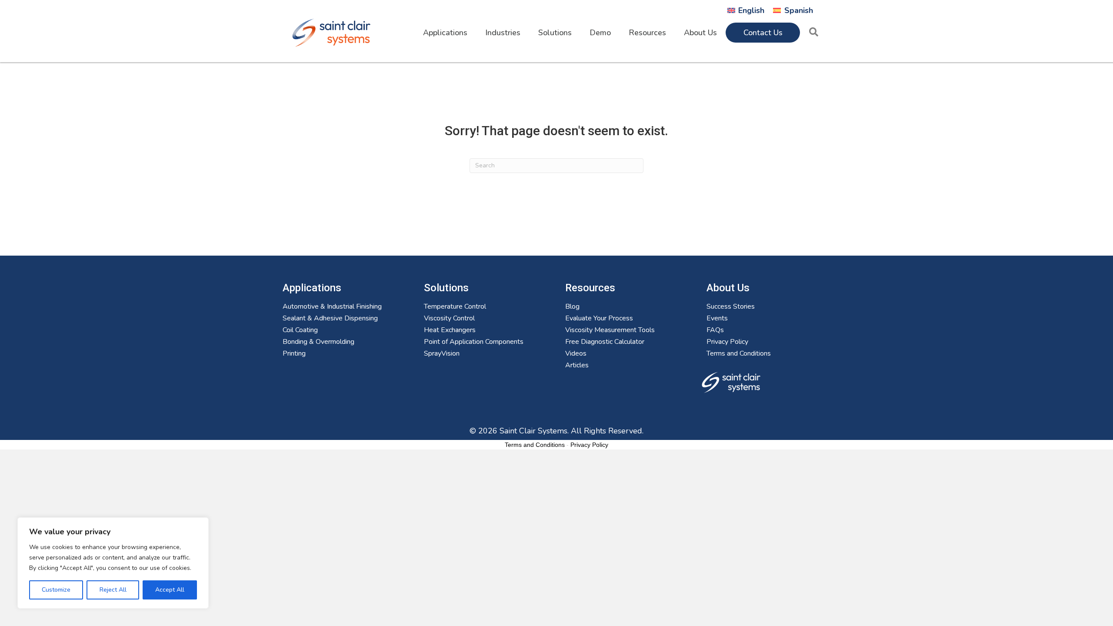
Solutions (555, 32)
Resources (647, 32)
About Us (700, 32)
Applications (445, 32)
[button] (815, 32)
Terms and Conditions (738, 354)
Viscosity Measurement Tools (610, 330)
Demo (600, 32)
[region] (113, 563)
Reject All (113, 590)
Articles (577, 366)
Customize (56, 590)
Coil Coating (300, 330)
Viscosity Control (449, 319)
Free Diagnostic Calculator (604, 342)
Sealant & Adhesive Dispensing (330, 319)
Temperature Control (455, 307)
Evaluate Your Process (599, 319)
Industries (502, 32)
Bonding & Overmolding (318, 342)
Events (717, 319)
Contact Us (763, 32)
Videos (575, 354)
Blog (572, 307)
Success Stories (730, 307)
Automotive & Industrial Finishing (332, 307)
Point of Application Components (473, 342)
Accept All (169, 590)
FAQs (715, 330)
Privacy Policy (727, 342)
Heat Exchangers (450, 330)
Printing (294, 354)
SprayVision (442, 354)
